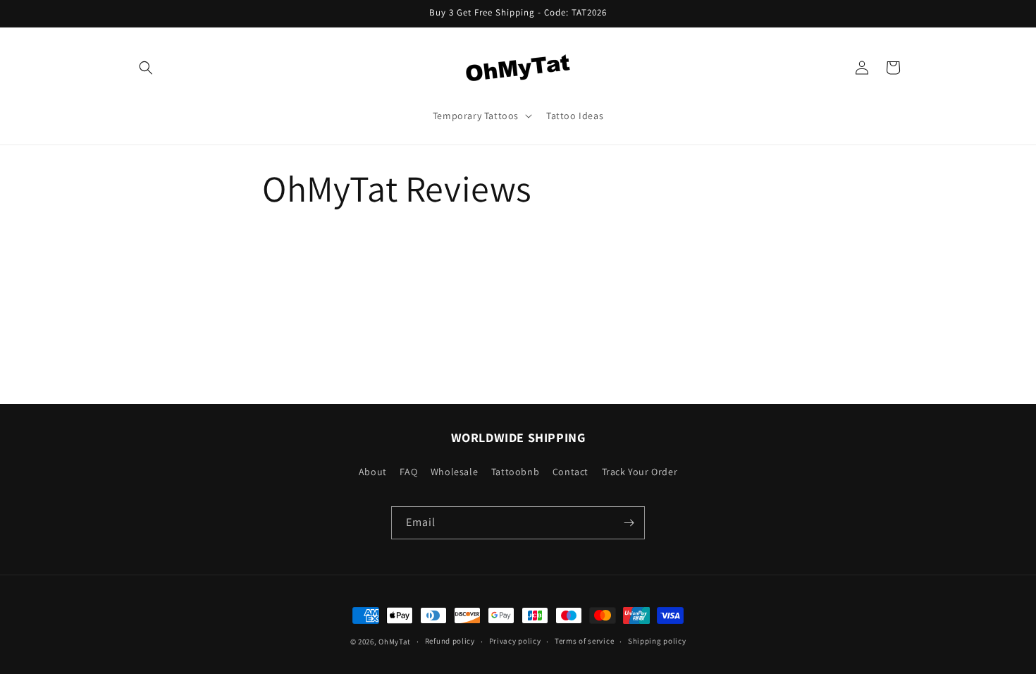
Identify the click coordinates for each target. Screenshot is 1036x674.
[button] (145, 67)
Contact (570, 471)
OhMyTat (394, 642)
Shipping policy (657, 641)
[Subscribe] (628, 522)
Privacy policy (515, 641)
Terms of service (584, 641)
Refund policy (450, 641)
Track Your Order (640, 471)
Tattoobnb (515, 471)
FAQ (408, 471)
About (373, 471)
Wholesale (454, 471)
